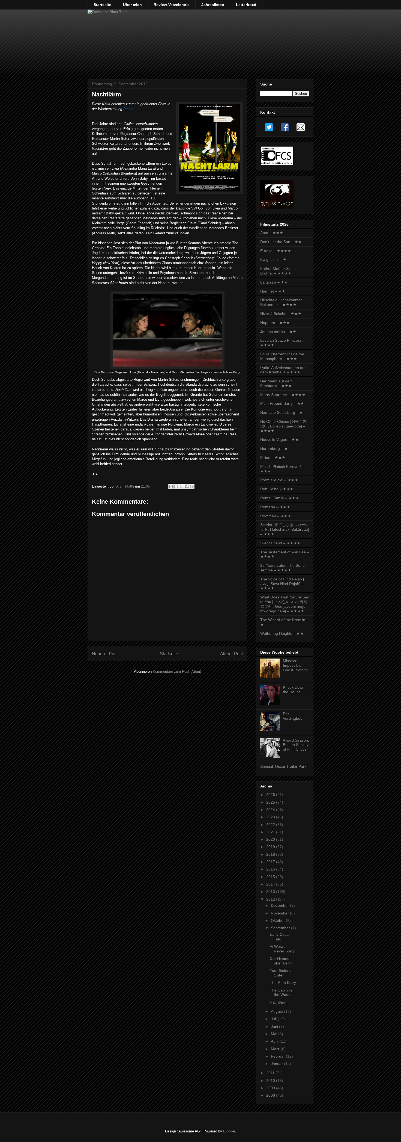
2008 (271, 1095)
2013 (271, 891)
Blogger (229, 1131)
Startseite (102, 4)
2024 (271, 809)
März (276, 1049)
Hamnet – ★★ (272, 291)
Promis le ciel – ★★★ (279, 480)
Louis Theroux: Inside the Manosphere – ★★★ (282, 356)
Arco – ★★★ (271, 233)
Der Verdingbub (293, 716)
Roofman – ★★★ (275, 516)
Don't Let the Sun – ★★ (281, 242)
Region (128, 109)
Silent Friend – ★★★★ (280, 543)
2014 (271, 884)
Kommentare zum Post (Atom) (177, 671)
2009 (271, 1088)
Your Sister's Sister (280, 972)
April (275, 1041)
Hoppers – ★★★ (275, 322)
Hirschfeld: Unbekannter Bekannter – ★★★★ (281, 302)
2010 (271, 1080)
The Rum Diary (283, 982)
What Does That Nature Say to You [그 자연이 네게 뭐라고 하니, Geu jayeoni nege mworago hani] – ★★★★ (284, 604)
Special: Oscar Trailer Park (283, 766)
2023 (271, 817)
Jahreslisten (212, 4)
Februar (278, 1056)
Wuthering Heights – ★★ (282, 633)
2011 (271, 1073)
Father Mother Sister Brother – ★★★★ (278, 270)
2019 (271, 847)
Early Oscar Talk (280, 936)
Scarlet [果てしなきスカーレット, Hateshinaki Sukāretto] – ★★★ (284, 529)
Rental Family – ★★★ (279, 498)
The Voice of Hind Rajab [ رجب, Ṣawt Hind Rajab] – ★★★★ (282, 584)
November (280, 913)
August (277, 1011)
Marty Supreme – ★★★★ (283, 395)
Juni (275, 1026)
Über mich (132, 4)
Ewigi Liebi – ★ (273, 259)
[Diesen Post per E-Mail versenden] (171, 486)
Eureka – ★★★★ (275, 251)
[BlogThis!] (176, 486)
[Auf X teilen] (181, 486)
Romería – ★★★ (275, 507)
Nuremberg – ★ (274, 448)
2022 (271, 824)
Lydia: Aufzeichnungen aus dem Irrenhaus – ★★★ (283, 369)
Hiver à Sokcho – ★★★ (280, 313)
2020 (271, 839)
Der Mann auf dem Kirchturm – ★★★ (276, 383)
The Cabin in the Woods (281, 992)
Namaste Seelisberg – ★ (281, 412)
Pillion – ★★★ (272, 457)
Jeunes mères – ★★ (278, 331)
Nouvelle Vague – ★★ (279, 439)
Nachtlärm (279, 1002)
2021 (271, 832)
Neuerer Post (105, 653)
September (281, 928)
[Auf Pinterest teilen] (191, 486)
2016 (271, 869)
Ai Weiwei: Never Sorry (282, 948)
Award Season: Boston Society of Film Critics (296, 745)
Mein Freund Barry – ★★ (282, 403)
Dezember (280, 905)
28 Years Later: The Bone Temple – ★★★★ (282, 567)
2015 (271, 877)
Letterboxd (246, 4)
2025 (271, 802)
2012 (271, 899)
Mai (274, 1034)
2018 (271, 854)
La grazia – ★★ (274, 282)
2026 (271, 794)
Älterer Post (231, 653)
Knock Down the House (293, 689)
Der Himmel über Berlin (281, 960)
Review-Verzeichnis (172, 4)
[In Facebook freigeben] (186, 486)
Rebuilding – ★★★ (277, 489)
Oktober (278, 920)
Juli (274, 1019)
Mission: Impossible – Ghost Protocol (296, 665)
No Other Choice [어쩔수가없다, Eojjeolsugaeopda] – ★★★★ (283, 426)
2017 (271, 862)
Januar (277, 1063)
